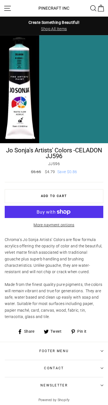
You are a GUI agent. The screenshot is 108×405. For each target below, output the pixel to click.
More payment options (54, 225)
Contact (54, 368)
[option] (54, 25)
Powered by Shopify (54, 400)
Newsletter (54, 385)
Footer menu (54, 351)
